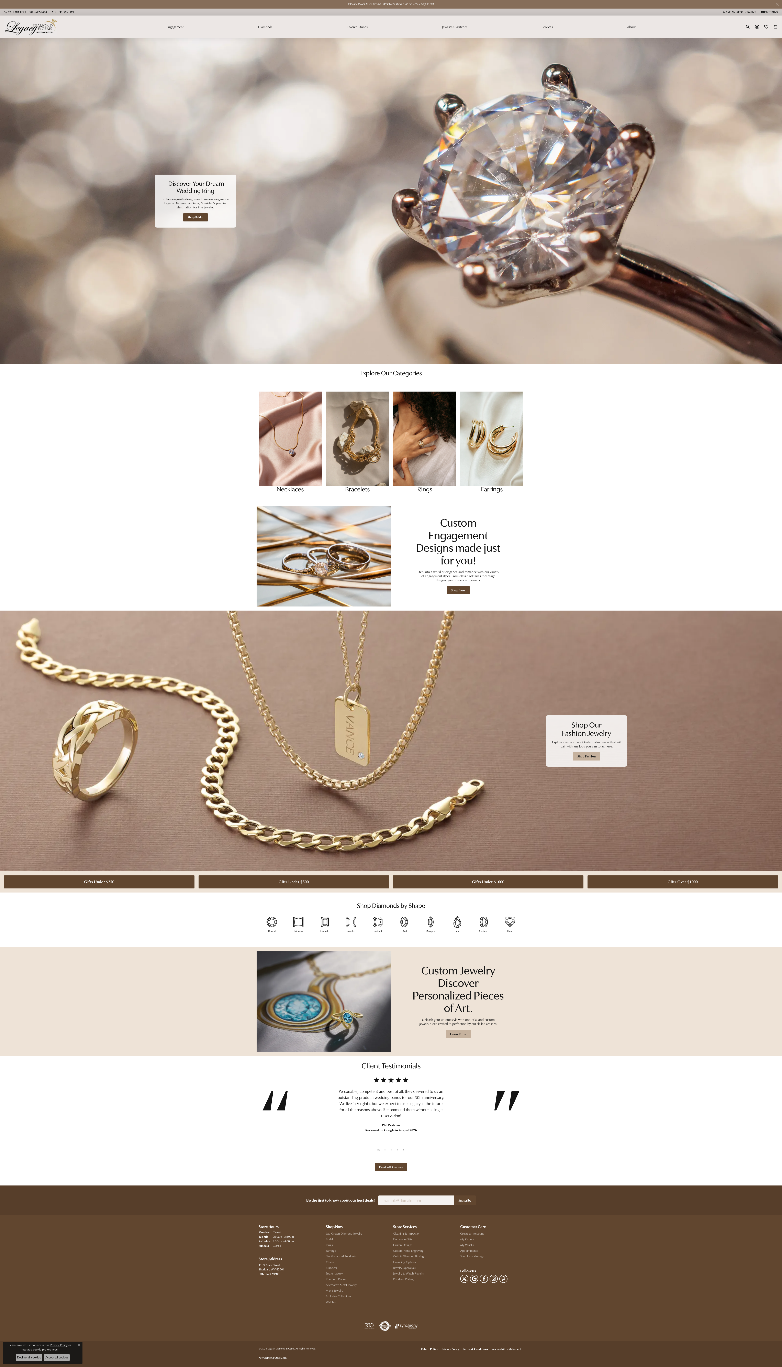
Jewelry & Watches (454, 27)
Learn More (458, 1034)
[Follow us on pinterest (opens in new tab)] (503, 1279)
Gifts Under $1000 (488, 881)
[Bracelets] (357, 439)
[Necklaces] (290, 439)
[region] (391, 201)
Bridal (329, 1239)
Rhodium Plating (336, 1279)
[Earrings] (491, 439)
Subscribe (465, 1200)
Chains (330, 1262)
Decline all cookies (29, 1357)
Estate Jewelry (334, 1273)
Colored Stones (357, 27)
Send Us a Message (472, 1256)
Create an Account (472, 1233)
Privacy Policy (450, 1349)
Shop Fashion (586, 756)
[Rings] (424, 439)
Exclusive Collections (338, 1296)
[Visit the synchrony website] (406, 1326)
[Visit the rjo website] (369, 1326)
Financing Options (404, 1262)
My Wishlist (467, 1245)
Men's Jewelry (334, 1290)
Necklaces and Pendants (341, 1256)
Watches (331, 1302)
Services (547, 27)
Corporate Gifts (402, 1239)
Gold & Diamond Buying (408, 1256)
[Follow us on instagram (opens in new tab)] (494, 1279)
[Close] (777, 4)
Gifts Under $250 (99, 881)
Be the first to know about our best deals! (340, 1201)
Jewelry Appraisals (404, 1268)
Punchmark (280, 1357)
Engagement (175, 27)
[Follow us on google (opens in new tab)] (474, 1279)
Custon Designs (402, 1245)
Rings (329, 1245)
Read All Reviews (391, 1167)
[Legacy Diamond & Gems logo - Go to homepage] (30, 26)
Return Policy (429, 1349)
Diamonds (265, 27)
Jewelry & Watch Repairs (408, 1273)
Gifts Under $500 (294, 881)
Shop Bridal (196, 217)
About (631, 27)
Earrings (331, 1250)
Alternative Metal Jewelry (341, 1285)
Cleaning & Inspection (406, 1233)
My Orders (467, 1239)
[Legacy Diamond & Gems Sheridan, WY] (391, 201)
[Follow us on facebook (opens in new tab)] (484, 1279)
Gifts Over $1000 (683, 881)
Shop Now (458, 590)
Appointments (469, 1250)
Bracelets (331, 1268)
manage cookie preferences (40, 1349)
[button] (747, 27)
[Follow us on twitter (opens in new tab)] (464, 1279)
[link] (25, 12)
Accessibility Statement (506, 1349)
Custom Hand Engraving (408, 1250)
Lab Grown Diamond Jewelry (344, 1233)
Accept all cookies (56, 1357)
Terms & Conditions (475, 1349)
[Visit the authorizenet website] (385, 1326)
